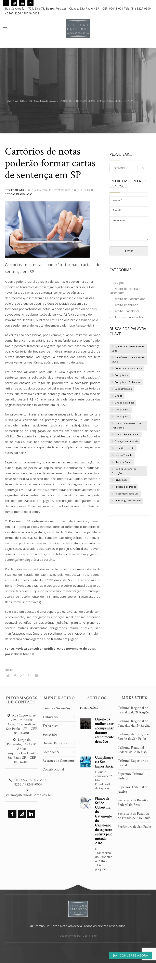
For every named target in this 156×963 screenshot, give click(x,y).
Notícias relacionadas (18, 194)
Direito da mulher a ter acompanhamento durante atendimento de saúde (108, 730)
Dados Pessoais (123, 388)
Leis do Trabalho (124, 455)
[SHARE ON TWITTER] (8, 676)
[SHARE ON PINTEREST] (29, 675)
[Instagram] (14, 3)
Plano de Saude (123, 461)
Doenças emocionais (126, 441)
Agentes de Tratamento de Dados (128, 348)
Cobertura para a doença (128, 368)
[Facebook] (6, 3)
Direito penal (122, 416)
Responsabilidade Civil (127, 493)
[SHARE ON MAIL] (36, 675)
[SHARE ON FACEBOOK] (15, 675)
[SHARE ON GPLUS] (22, 675)
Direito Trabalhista (127, 311)
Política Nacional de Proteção (124, 471)
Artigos (119, 282)
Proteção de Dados (125, 486)
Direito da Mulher (124, 402)
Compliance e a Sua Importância (104, 762)
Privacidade (121, 479)
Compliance (121, 375)
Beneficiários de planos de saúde (128, 359)
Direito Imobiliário (126, 305)
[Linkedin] (22, 3)
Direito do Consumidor (129, 299)
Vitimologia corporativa (128, 500)
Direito (118, 395)
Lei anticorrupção (124, 448)
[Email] (30, 3)
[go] (143, 168)
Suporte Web (16, 190)
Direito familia (122, 409)
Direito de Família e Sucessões (124, 291)
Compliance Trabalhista (128, 382)
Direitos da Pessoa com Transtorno (126, 425)
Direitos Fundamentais (127, 434)
